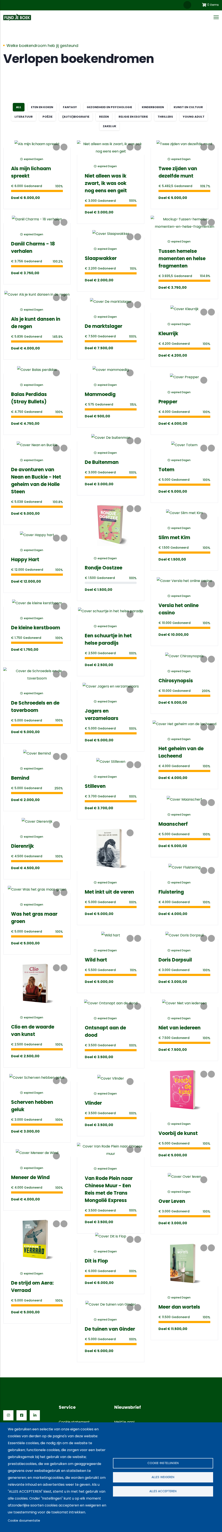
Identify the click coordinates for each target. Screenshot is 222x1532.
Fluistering (171, 892)
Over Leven (171, 1201)
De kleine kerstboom (35, 627)
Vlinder (93, 1103)
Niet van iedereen (179, 1027)
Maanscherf (173, 824)
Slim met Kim (174, 537)
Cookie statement (74, 1422)
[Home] (17, 17)
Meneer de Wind (30, 1177)
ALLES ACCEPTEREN (162, 1491)
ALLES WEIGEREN (163, 1477)
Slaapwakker (101, 258)
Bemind (20, 778)
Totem (166, 469)
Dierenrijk (22, 846)
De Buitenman (102, 462)
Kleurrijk (168, 333)
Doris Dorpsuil (175, 960)
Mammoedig (100, 394)
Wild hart (96, 960)
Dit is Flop (96, 1261)
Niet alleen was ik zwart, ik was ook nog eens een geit (106, 183)
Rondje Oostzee (103, 567)
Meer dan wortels (179, 1307)
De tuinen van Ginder (110, 1329)
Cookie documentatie (24, 1521)
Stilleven (95, 786)
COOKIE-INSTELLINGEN (163, 1463)
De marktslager (103, 326)
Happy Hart (25, 559)
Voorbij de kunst (178, 1133)
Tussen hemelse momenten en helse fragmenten (182, 258)
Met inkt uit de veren (109, 892)
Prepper (167, 401)
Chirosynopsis (175, 680)
